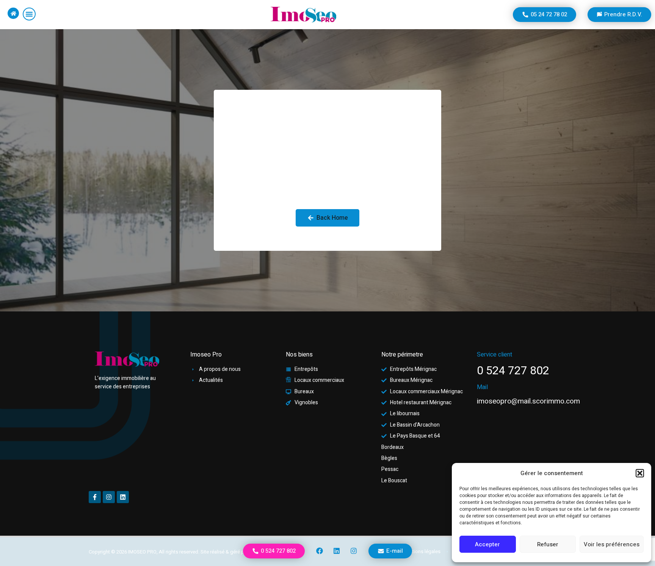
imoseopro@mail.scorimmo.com (528, 401)
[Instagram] (353, 550)
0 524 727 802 (513, 371)
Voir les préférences (611, 544)
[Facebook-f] (95, 497)
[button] (640, 473)
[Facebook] (320, 550)
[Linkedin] (336, 550)
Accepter (487, 544)
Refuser (547, 544)
